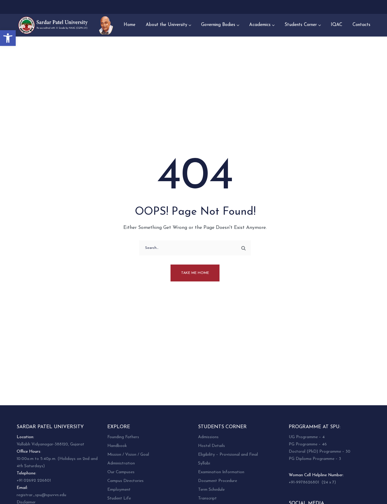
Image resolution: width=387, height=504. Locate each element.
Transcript (207, 498)
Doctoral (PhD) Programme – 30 (319, 452)
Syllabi (204, 463)
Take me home (195, 273)
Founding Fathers (123, 437)
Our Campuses (121, 472)
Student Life (119, 498)
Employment (119, 490)
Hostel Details (211, 446)
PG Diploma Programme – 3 (315, 459)
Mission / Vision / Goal (128, 455)
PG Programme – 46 (308, 444)
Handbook (117, 446)
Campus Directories (125, 481)
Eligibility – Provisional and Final (228, 455)
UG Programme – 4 (307, 437)
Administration (121, 463)
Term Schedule (211, 490)
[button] (8, 38)
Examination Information (221, 472)
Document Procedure (217, 481)
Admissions (208, 437)
